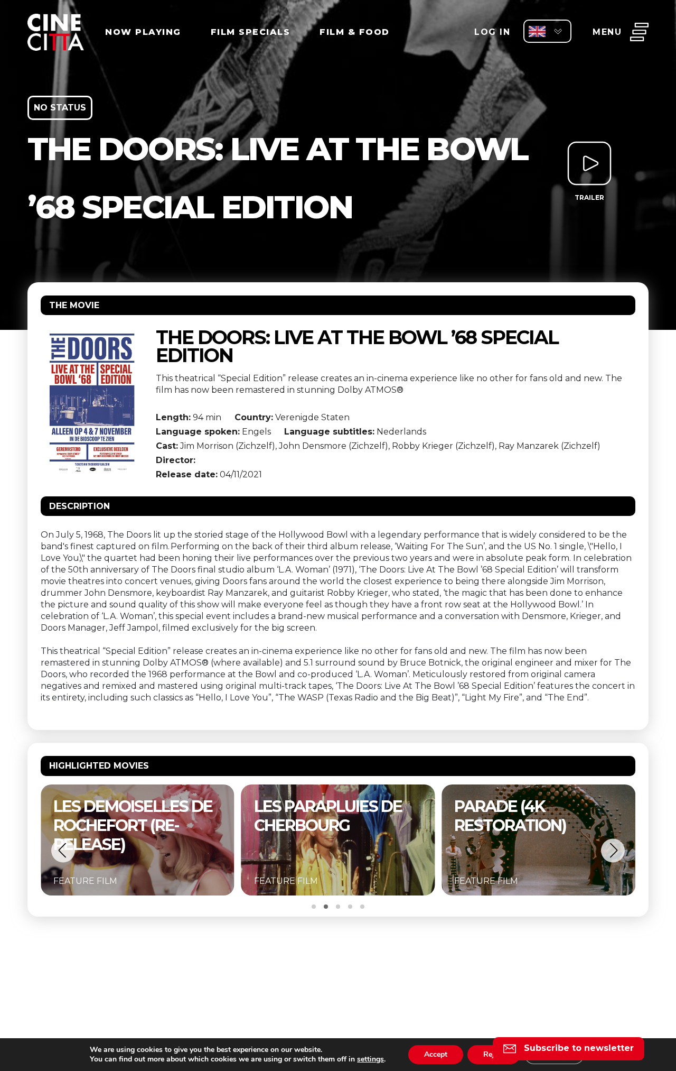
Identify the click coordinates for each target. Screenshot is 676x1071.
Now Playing (143, 32)
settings (370, 1059)
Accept (435, 1054)
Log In (492, 32)
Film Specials (250, 32)
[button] (63, 850)
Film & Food (355, 32)
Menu (607, 32)
